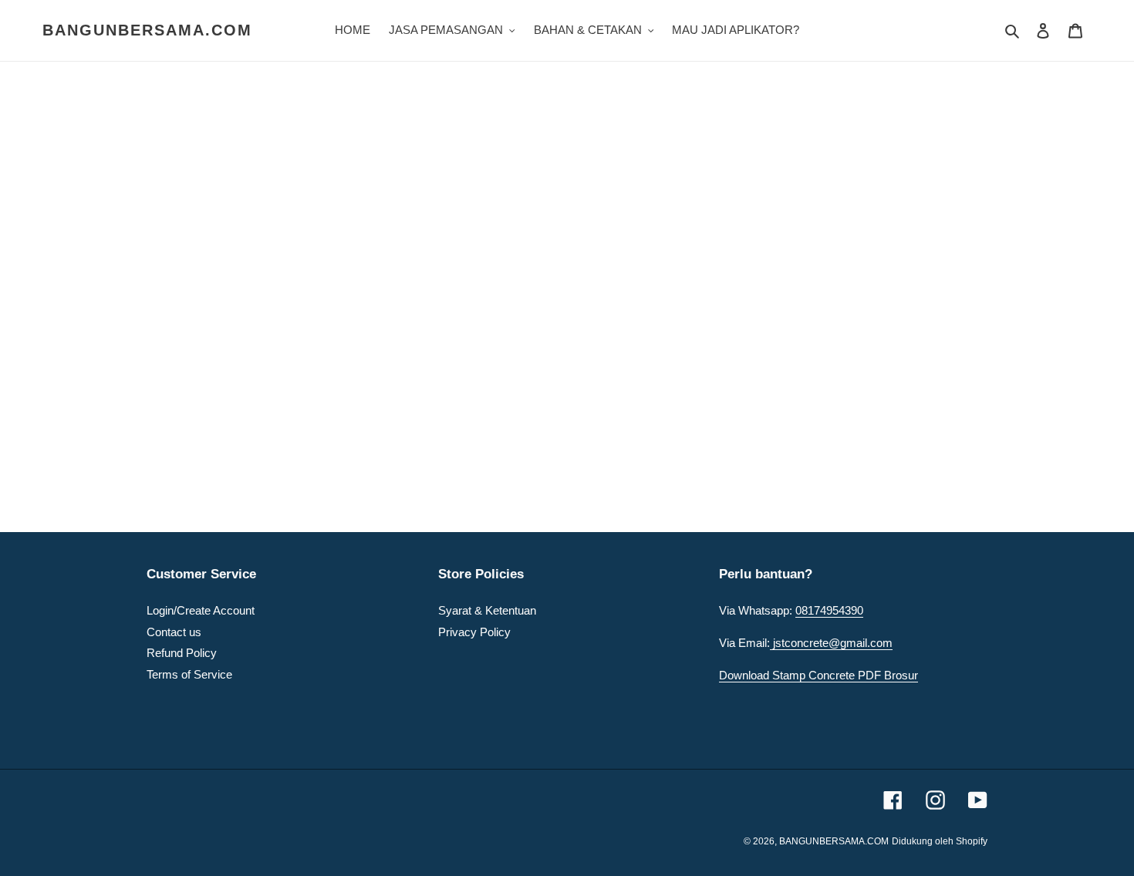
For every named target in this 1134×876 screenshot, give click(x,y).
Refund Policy (182, 652)
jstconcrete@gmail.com (831, 642)
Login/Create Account (201, 610)
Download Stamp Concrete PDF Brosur (818, 675)
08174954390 (829, 610)
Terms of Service (189, 674)
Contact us (174, 631)
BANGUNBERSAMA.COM (147, 30)
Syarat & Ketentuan (487, 610)
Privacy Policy (474, 631)
